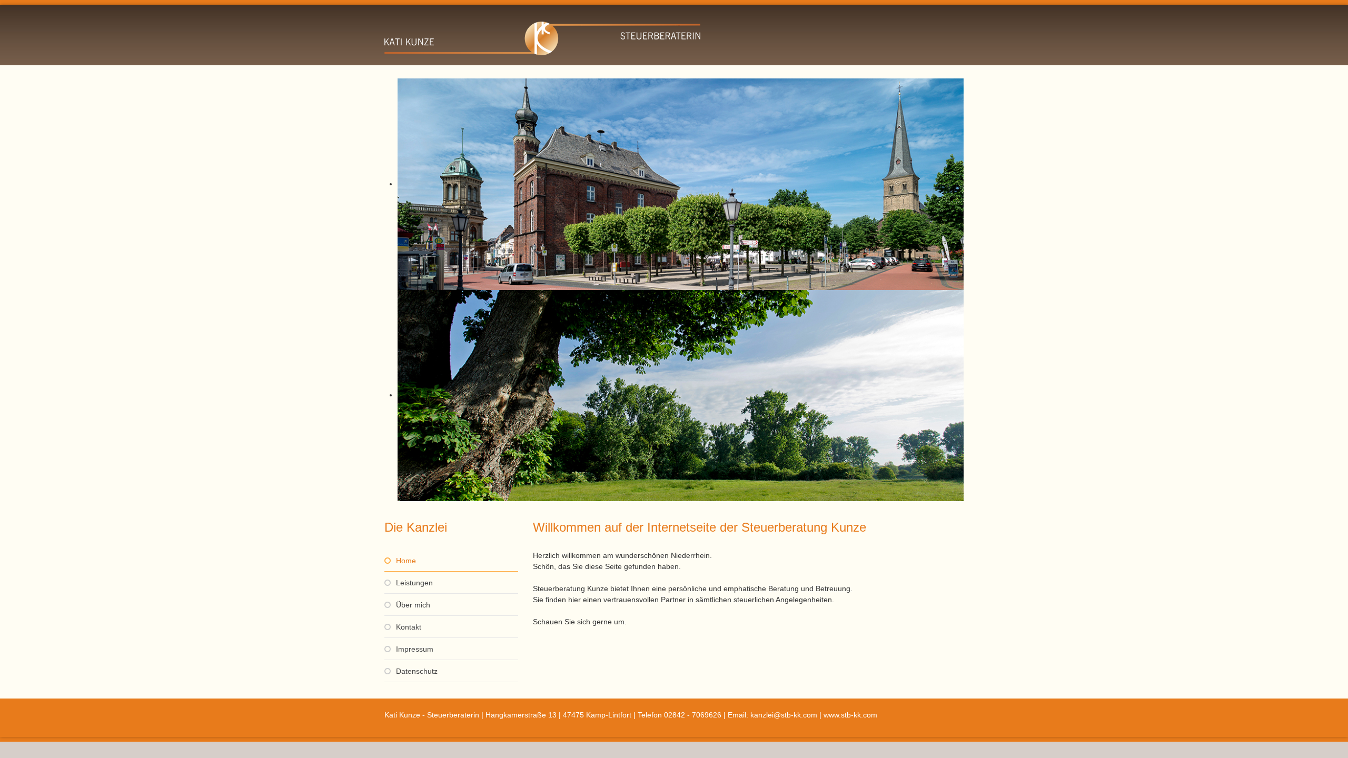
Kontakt (408, 627)
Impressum (414, 649)
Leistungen (414, 583)
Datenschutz (417, 671)
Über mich (413, 605)
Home (406, 560)
